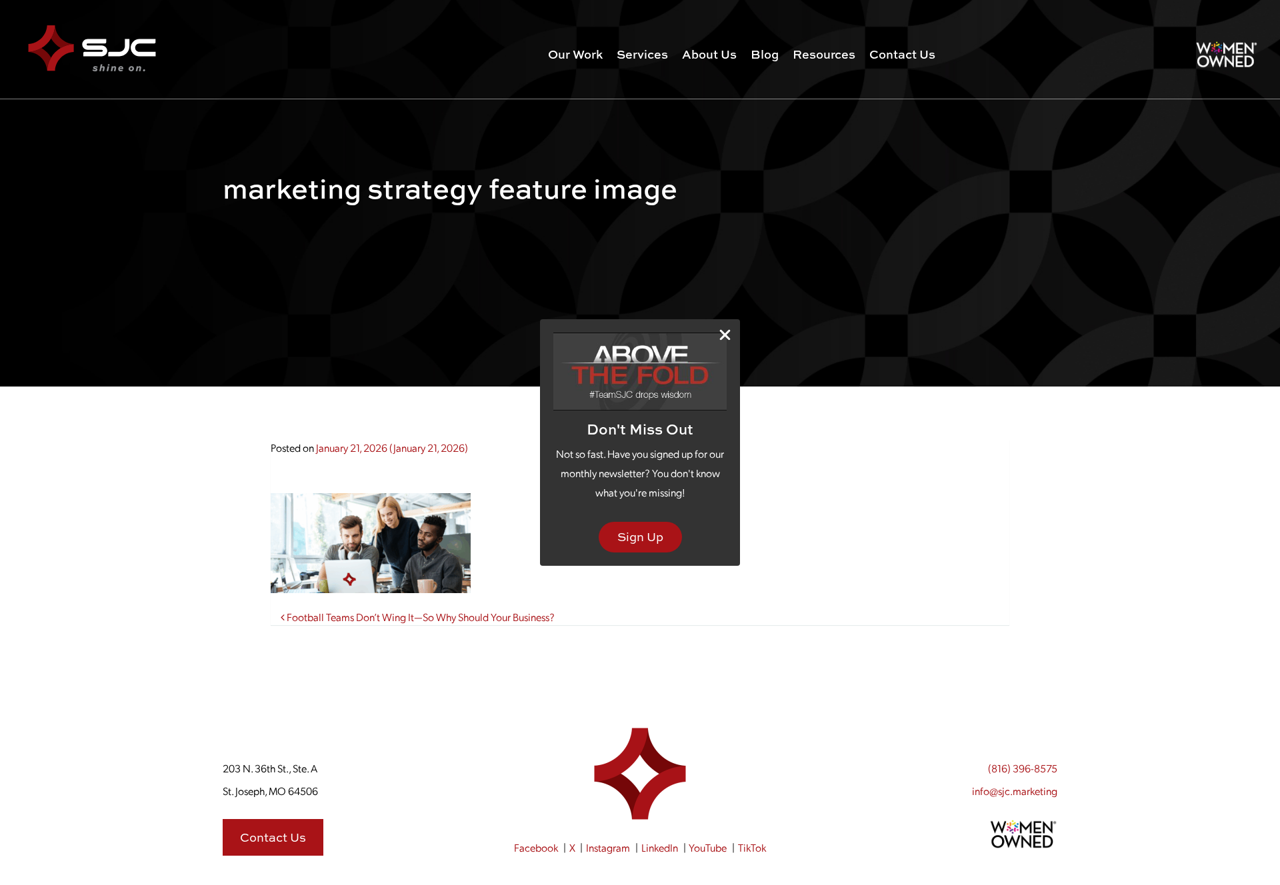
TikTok (752, 847)
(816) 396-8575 (1022, 768)
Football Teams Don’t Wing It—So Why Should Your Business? (420, 617)
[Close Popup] (725, 335)
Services (642, 54)
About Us (709, 54)
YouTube (708, 847)
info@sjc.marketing (1014, 791)
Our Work (575, 54)
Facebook (536, 847)
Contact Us (902, 54)
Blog (765, 54)
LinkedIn (659, 847)
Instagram (608, 847)
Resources (824, 54)
